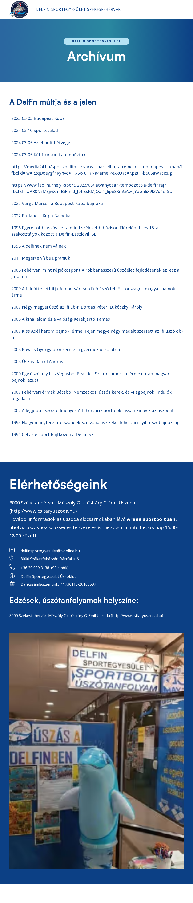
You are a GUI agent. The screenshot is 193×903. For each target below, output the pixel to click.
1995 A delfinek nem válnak (38, 246)
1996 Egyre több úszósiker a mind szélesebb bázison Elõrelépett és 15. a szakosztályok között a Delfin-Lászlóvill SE (84, 231)
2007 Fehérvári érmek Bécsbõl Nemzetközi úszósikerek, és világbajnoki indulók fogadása (91, 395)
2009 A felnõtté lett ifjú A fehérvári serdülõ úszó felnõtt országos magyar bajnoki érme (93, 292)
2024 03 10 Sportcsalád (34, 130)
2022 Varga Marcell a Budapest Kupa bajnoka (57, 203)
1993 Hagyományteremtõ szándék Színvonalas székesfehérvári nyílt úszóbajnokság (95, 422)
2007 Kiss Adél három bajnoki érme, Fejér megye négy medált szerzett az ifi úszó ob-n (97, 334)
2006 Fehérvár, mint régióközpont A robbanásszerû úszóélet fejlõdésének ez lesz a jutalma (95, 273)
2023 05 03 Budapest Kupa (38, 118)
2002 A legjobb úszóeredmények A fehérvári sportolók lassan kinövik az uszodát (92, 410)
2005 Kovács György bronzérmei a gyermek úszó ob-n (65, 349)
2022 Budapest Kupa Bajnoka (40, 215)
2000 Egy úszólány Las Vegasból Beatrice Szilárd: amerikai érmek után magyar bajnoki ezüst (90, 377)
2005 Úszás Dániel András (37, 361)
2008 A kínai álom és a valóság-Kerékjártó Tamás (60, 319)
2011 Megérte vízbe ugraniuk (40, 258)
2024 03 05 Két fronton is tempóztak (48, 154)
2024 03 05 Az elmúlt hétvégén (42, 142)
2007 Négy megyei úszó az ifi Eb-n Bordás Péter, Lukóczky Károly (76, 307)
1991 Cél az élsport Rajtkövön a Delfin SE (52, 434)
